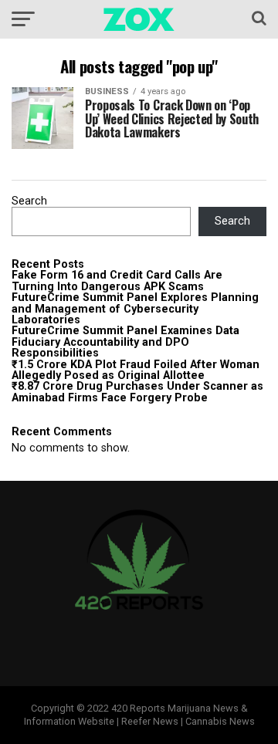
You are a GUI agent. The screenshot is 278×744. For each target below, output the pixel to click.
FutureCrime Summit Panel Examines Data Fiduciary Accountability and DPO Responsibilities (125, 342)
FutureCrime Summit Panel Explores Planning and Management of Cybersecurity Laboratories (135, 308)
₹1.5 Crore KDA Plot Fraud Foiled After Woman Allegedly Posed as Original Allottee (135, 370)
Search (29, 201)
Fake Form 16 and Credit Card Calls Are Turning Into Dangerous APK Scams (117, 281)
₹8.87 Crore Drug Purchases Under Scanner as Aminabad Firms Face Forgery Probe (137, 392)
